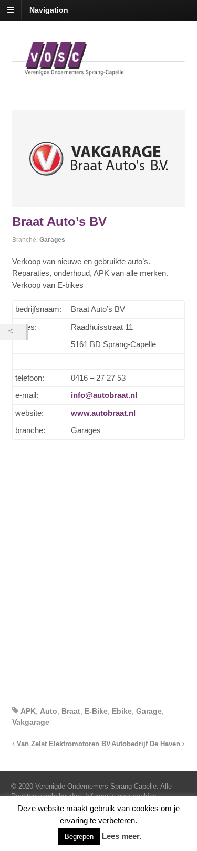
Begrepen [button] (79, 837)
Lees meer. (121, 836)
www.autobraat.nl (103, 412)
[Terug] (13, 332)
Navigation (48, 10)
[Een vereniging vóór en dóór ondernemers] (98, 70)
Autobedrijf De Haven (146, 744)
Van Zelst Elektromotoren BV (63, 744)
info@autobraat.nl (104, 395)
